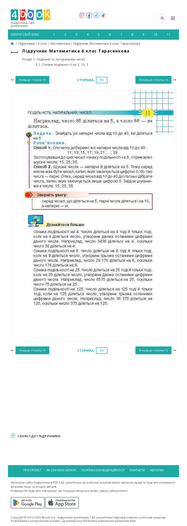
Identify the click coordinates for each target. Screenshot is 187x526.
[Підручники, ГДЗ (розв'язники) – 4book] (13, 43)
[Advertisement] (93, 393)
